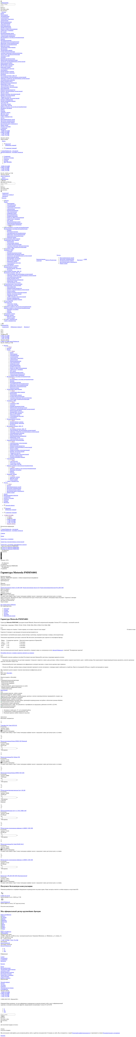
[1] (68, 553)
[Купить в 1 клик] (1, 737)
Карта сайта (4, 1002)
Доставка (6, 614)
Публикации (4, 958)
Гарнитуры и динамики (7, 975)
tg (4, 948)
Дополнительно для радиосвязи (18, 443)
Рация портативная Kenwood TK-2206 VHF (52, 587)
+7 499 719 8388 (5, 940)
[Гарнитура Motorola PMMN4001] (10, 547)
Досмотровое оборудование (17, 392)
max (5, 951)
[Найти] (2, 6)
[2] (68, 554)
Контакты (3, 961)
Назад (10, 347)
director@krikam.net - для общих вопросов (12, 152)
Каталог (9, 348)
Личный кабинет (5, 982)
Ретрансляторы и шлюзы (16, 422)
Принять (3, 1035)
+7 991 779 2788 (14, 940)
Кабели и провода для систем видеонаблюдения (23, 468)
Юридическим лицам (9, 615)
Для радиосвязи (5, 976)
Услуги (9, 485)
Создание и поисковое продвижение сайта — (15, 1006)
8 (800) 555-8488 (5, 130)
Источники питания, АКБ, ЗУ (18, 429)
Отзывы (6, 610)
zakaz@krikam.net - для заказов (10, 151)
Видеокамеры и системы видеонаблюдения (21, 379)
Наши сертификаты (6, 914)
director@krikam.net (58, 650)
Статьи (2, 956)
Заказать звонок (11, 523)
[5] (68, 559)
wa (4, 950)
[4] (68, 557)
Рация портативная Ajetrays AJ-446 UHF (11, 587)
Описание (6, 608)
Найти (2, 1016)
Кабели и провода (5, 978)
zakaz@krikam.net (5, 176)
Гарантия (6, 611)
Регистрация (4, 690)
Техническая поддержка (7, 988)
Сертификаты (4, 989)
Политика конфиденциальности (9, 1000)
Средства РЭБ (14, 461)
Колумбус (9, 673)
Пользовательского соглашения (111, 1033)
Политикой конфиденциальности (81, 1033)
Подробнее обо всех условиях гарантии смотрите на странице (17, 653)
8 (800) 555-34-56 (5, 895)
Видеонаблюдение (6, 968)
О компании (4, 959)
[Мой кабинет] (1, 328)
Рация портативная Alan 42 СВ (31, 587)
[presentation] (1, 930)
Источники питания (6, 973)
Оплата (6, 613)
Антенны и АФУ (14, 403)
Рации (11, 352)
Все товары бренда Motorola (8, 604)
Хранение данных (15, 477)
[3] (68, 556)
